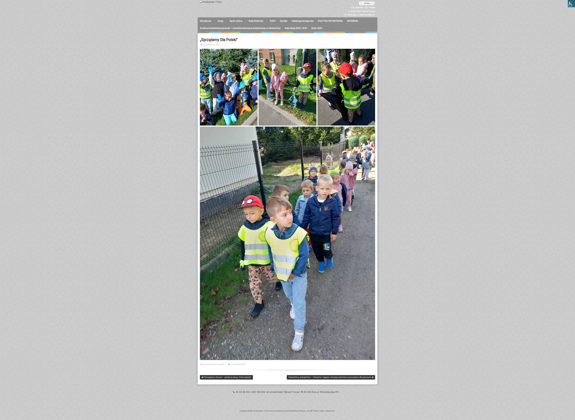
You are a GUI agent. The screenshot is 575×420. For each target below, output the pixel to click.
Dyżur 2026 (316, 28)
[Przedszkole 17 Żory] (211, 2)
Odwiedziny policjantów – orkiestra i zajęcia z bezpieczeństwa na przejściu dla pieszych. (330, 377)
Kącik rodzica (236, 21)
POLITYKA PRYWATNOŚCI (330, 21)
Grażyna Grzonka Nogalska (213, 364)
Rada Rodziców (256, 21)
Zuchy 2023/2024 (237, 364)
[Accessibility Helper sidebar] (571, 3)
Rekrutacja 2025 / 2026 (296, 28)
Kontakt (283, 21)
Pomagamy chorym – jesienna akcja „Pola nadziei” (227, 377)
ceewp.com (330, 411)
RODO (273, 21)
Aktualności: (205, 21)
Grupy (220, 21)
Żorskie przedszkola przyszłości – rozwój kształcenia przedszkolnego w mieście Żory (240, 28)
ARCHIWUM (352, 21)
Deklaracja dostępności (303, 21)
